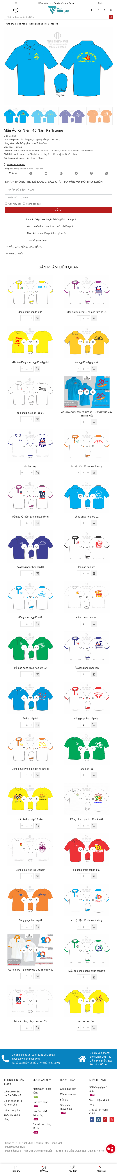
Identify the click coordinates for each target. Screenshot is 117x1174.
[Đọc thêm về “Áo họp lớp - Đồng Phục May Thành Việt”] (37, 976)
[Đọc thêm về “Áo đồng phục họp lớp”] (94, 674)
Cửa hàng (22, 24)
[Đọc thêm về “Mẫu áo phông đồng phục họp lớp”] (94, 977)
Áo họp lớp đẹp (86, 1021)
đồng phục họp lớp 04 (30, 312)
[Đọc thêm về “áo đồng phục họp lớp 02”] (94, 876)
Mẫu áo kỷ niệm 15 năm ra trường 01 (87, 312)
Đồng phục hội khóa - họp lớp (43, 24)
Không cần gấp (33, 204)
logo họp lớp (87, 769)
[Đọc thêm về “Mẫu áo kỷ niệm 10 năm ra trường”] (37, 523)
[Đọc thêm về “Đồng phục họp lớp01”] (37, 927)
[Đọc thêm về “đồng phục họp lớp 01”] (94, 523)
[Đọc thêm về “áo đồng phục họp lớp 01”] (37, 419)
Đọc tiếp (30, 291)
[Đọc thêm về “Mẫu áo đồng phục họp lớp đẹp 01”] (37, 369)
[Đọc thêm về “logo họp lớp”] (94, 775)
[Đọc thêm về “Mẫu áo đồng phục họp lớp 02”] (37, 674)
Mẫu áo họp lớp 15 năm (30, 819)
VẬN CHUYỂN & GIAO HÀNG (25, 246)
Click (102, 3)
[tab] (58, 247)
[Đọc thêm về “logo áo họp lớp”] (94, 573)
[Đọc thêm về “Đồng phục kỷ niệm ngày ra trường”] (37, 775)
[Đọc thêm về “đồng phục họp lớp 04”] (37, 318)
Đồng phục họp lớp (86, 617)
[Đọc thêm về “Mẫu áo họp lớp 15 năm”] (37, 826)
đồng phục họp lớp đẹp (86, 718)
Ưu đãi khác (16, 253)
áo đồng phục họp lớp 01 (30, 413)
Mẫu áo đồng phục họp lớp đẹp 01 (30, 362)
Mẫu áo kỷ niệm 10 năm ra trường (30, 516)
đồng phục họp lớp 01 (87, 516)
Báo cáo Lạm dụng (16, 164)
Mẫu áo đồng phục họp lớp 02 (30, 668)
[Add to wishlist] (24, 291)
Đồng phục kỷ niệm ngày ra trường (30, 769)
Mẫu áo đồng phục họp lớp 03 (30, 1021)
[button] (7, 67)
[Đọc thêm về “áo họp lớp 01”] (37, 725)
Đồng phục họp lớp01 (30, 920)
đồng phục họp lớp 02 (30, 617)
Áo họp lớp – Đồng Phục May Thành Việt (30, 969)
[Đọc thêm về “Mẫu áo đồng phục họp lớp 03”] (37, 1028)
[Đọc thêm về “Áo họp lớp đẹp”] (94, 1028)
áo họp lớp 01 (30, 718)
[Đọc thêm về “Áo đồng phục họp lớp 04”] (37, 573)
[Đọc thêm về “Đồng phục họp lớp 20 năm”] (37, 876)
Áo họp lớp (30, 466)
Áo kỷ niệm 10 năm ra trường (87, 466)
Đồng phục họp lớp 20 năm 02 (86, 819)
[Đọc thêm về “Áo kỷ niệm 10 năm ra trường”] (94, 472)
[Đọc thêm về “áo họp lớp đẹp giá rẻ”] (94, 369)
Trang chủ (9, 24)
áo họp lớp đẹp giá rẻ (86, 362)
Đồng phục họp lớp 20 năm (30, 870)
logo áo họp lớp (86, 567)
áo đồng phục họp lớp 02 (86, 870)
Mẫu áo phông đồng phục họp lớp (86, 971)
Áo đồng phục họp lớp (87, 668)
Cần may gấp (14, 204)
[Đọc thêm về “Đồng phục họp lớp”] (94, 624)
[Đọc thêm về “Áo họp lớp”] (37, 472)
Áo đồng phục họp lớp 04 (30, 567)
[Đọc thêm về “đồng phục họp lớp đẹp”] (94, 725)
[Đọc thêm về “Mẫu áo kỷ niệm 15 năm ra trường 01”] (94, 318)
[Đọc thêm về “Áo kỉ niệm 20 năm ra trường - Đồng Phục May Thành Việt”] (94, 422)
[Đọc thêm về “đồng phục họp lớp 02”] (37, 624)
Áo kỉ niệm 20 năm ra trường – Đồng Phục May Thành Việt (86, 414)
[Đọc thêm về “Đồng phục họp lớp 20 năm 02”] (94, 826)
